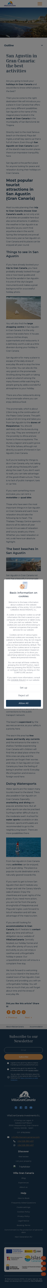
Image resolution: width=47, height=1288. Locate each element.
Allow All (23, 703)
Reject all (23, 695)
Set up (23, 687)
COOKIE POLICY (18, 680)
